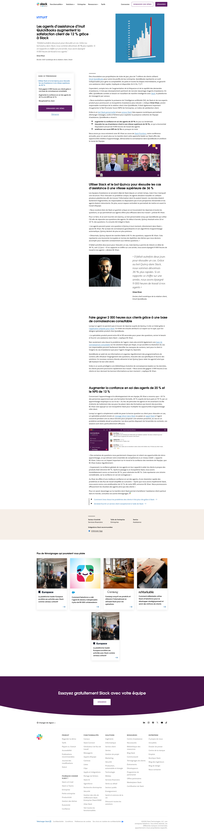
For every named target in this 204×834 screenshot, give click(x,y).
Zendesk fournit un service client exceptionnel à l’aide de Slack (118, 504)
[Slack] (42, 4)
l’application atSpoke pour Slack (101, 328)
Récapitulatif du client (47, 101)
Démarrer (161, 4)
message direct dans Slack (125, 416)
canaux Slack (126, 112)
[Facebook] (153, 723)
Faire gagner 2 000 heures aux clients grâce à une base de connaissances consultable (55, 90)
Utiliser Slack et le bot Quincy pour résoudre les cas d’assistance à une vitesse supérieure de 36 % (54, 83)
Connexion (125, 4)
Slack (153, 93)
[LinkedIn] (144, 723)
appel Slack (150, 416)
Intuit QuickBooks (96, 79)
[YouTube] (162, 723)
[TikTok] (166, 723)
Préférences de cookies (83, 821)
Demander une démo (142, 4)
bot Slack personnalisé (107, 112)
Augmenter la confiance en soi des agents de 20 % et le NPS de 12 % (55, 96)
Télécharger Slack (43, 821)
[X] (157, 723)
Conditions (69, 821)
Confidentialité (58, 821)
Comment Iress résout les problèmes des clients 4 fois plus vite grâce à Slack (124, 499)
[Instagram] (148, 723)
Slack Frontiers (140, 133)
